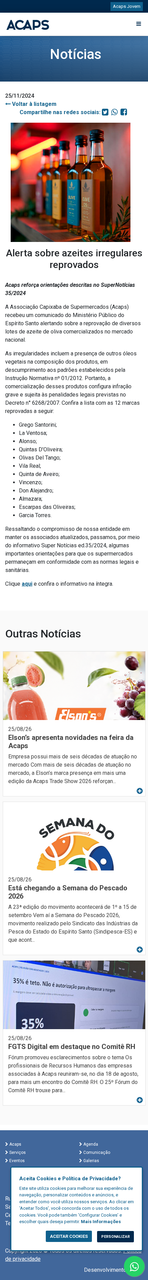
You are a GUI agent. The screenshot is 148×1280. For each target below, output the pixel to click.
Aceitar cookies (69, 1236)
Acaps (14, 1144)
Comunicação (96, 1152)
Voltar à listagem (33, 104)
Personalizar (115, 1236)
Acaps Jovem (126, 6)
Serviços (17, 1152)
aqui (27, 584)
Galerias (90, 1160)
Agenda (90, 1144)
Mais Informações (101, 1221)
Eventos (16, 1160)
